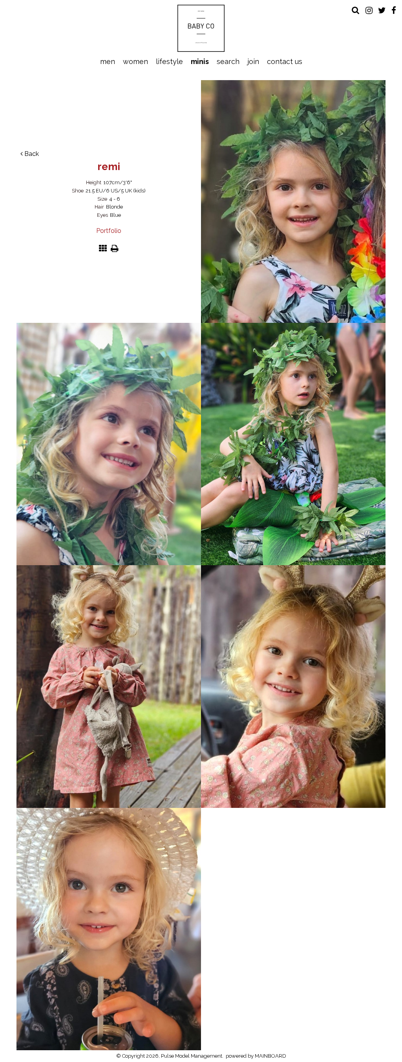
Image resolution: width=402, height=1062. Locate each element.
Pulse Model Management (201, 28)
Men (107, 61)
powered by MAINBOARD (256, 1056)
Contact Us (284, 61)
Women (135, 61)
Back (31, 153)
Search (228, 61)
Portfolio (108, 230)
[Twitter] (382, 10)
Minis (200, 61)
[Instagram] (369, 10)
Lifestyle (169, 61)
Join (253, 61)
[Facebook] (393, 10)
